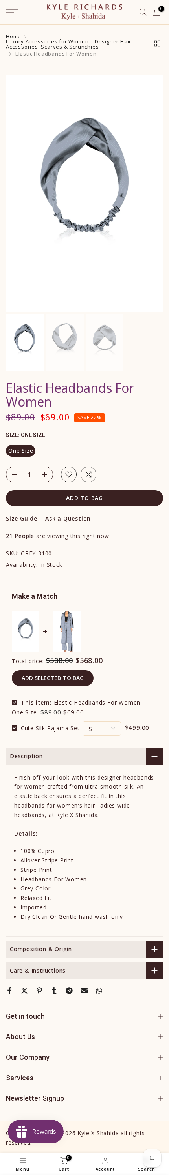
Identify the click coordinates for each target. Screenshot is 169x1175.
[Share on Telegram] (69, 990)
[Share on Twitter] (24, 990)
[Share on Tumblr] (54, 990)
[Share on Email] (84, 990)
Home (13, 36)
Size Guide (21, 518)
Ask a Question (68, 518)
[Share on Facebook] (9, 990)
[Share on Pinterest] (39, 990)
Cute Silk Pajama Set (50, 727)
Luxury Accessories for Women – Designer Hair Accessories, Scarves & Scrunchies (68, 44)
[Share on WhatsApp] (99, 990)
